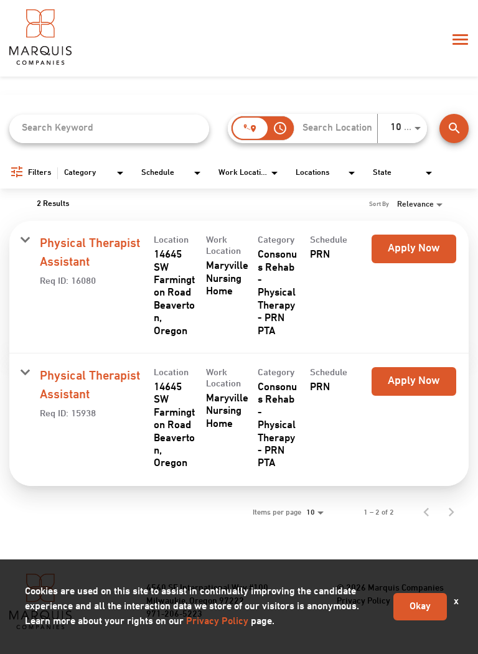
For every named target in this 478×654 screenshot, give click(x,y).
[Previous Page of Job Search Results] (426, 512)
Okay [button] (420, 606)
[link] (239, 287)
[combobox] (109, 128)
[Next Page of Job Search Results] (451, 512)
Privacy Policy (217, 621)
